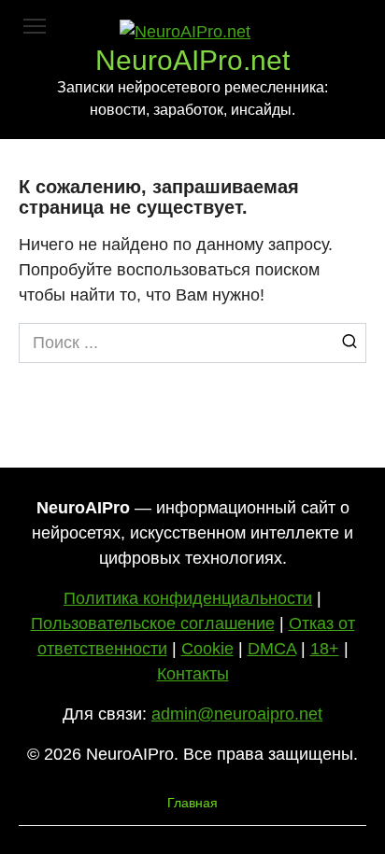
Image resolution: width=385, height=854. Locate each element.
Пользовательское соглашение (153, 623)
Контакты (193, 674)
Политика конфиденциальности (188, 598)
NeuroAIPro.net (192, 60)
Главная (192, 802)
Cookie (207, 648)
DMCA (272, 648)
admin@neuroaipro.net (236, 714)
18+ (324, 648)
